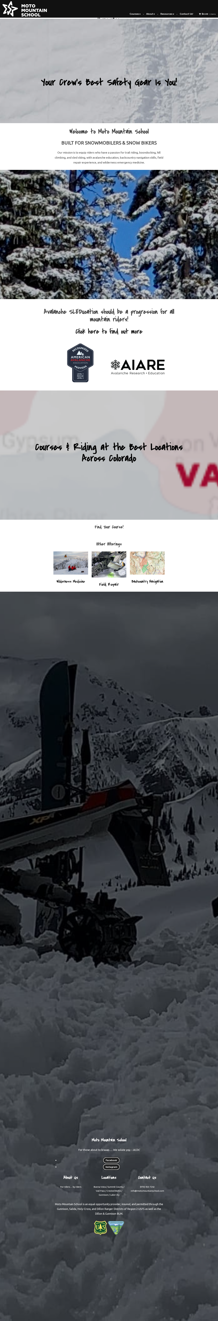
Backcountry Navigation (147, 581)
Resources (166, 14)
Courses (134, 14)
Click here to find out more (109, 331)
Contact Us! (186, 14)
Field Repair (109, 584)
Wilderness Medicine (71, 581)
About (149, 14)
